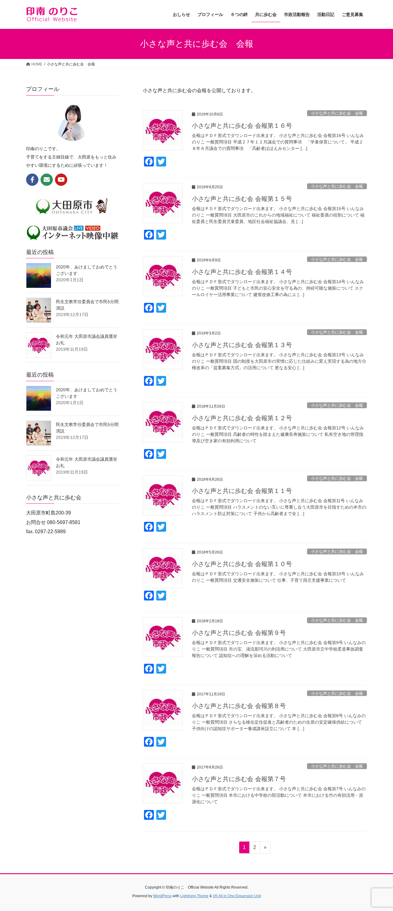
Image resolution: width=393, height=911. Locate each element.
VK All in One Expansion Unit (237, 896)
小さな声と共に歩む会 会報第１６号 (242, 125)
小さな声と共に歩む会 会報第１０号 (242, 564)
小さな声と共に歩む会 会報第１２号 (242, 418)
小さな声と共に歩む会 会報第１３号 (242, 345)
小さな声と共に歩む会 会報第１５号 (242, 198)
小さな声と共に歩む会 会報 (337, 113)
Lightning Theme (194, 896)
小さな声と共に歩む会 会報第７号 (239, 779)
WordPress (162, 896)
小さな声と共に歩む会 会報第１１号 (242, 490)
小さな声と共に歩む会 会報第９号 (239, 632)
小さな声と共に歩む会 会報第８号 (239, 705)
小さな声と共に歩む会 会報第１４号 (242, 271)
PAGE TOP (378, 878)
